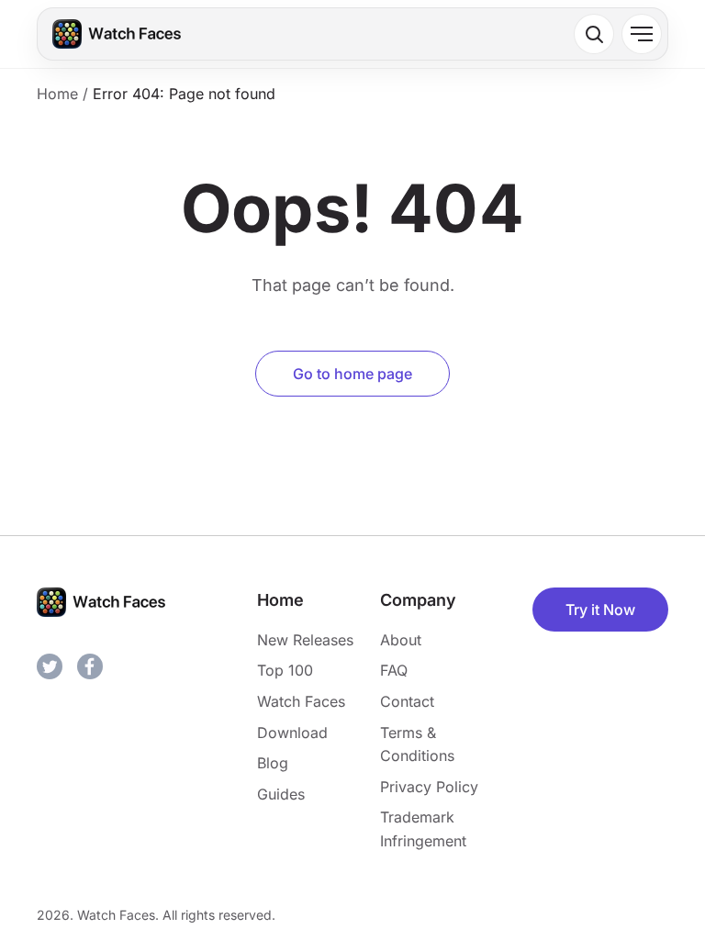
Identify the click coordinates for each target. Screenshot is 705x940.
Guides (281, 794)
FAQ (394, 670)
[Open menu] (641, 34)
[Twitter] (49, 666)
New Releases (305, 640)
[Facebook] (90, 666)
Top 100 (285, 670)
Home (57, 93)
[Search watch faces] (594, 34)
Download (292, 732)
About (400, 640)
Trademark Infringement (423, 829)
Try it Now (600, 609)
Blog (272, 763)
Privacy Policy (429, 787)
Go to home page (352, 373)
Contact (407, 701)
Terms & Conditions (417, 744)
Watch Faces (301, 701)
